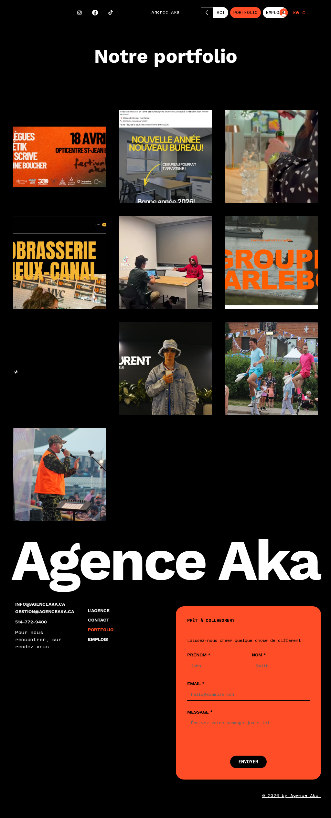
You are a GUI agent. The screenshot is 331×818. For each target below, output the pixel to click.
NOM (259, 654)
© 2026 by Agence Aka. (291, 795)
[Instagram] (79, 13)
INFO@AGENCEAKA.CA (40, 604)
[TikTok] (110, 13)
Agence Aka (165, 12)
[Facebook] (95, 13)
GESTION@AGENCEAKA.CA (44, 611)
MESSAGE (200, 712)
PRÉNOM (198, 654)
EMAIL (196, 683)
